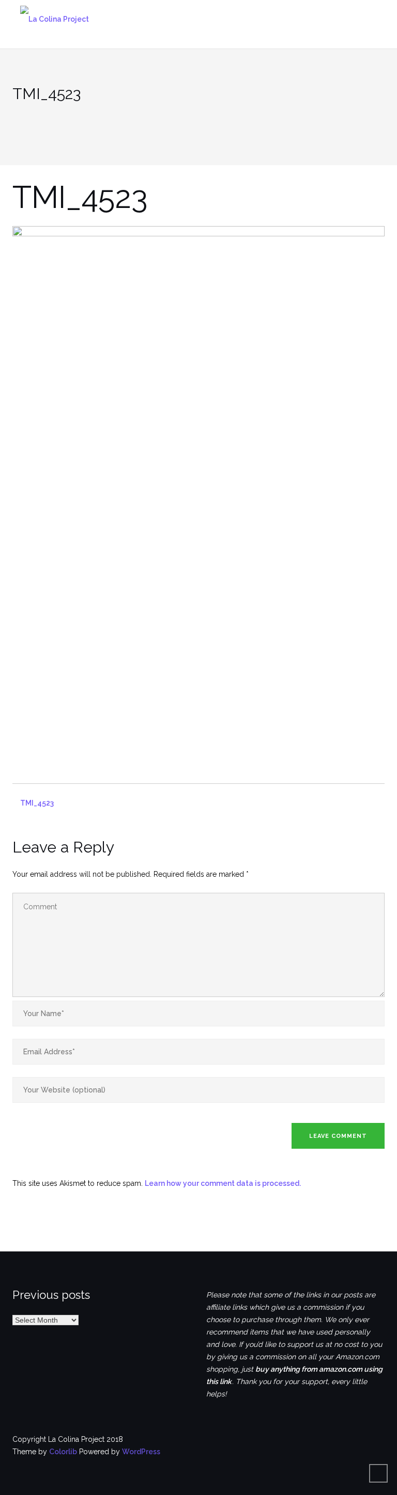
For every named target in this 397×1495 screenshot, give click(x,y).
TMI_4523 (37, 803)
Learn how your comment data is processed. (223, 1183)
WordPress (141, 1452)
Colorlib (63, 1452)
